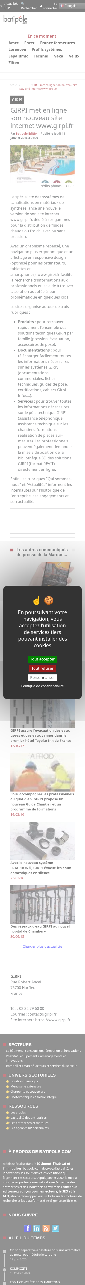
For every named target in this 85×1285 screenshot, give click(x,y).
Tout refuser (42, 668)
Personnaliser (42, 677)
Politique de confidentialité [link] (42, 686)
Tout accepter (42, 659)
